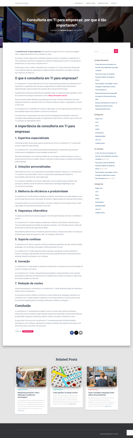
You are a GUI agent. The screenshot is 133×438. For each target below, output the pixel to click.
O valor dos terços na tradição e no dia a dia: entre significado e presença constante (106, 67)
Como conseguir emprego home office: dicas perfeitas (101, 393)
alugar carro (99, 118)
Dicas (97, 125)
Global (97, 129)
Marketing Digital (103, 3)
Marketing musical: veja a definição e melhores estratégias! (28, 394)
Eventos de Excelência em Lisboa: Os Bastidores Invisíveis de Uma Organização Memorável (106, 106)
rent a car (98, 140)
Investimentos (79, 3)
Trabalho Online (90, 3)
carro (97, 122)
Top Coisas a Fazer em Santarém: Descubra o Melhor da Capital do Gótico (105, 77)
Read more (21, 410)
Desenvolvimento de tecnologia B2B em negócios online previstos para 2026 (106, 96)
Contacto (114, 3)
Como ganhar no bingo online (65, 392)
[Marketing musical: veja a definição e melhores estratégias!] (31, 376)
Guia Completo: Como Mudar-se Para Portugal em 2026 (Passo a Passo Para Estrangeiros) (106, 86)
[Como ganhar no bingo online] (66, 376)
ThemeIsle (115, 434)
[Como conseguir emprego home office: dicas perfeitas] (102, 376)
